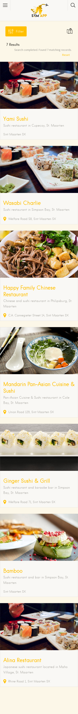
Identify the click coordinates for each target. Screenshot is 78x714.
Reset (66, 55)
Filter (20, 31)
